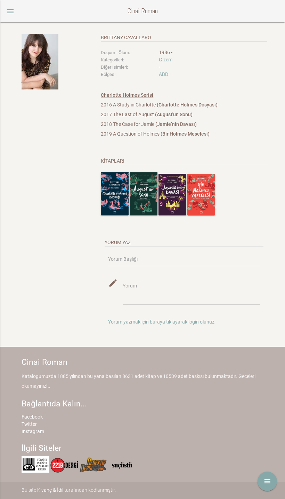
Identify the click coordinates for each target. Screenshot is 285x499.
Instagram (33, 431)
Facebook (32, 417)
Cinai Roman (142, 11)
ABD (163, 74)
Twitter (29, 424)
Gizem (165, 59)
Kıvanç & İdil (50, 490)
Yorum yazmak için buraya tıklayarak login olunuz (161, 322)
